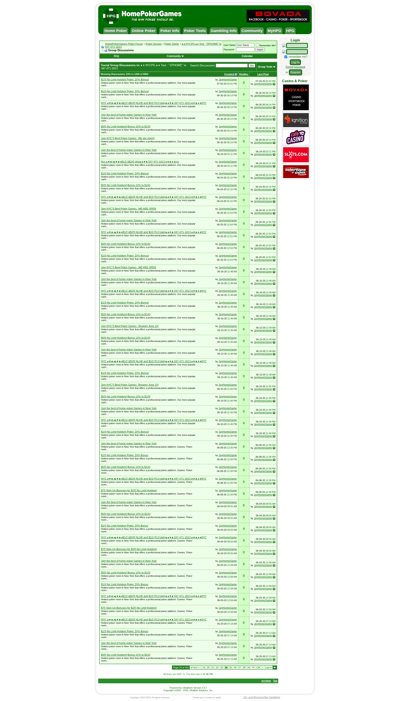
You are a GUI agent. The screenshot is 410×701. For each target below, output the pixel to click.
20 (208, 667)
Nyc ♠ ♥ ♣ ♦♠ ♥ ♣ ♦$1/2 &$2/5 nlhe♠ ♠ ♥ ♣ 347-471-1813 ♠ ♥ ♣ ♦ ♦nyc (140, 161)
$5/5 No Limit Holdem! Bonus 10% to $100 (125, 126)
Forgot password (295, 67)
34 (248, 667)
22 (217, 667)
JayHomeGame (228, 79)
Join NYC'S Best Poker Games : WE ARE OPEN (128, 208)
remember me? (297, 56)
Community (174, 56)
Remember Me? (267, 45)
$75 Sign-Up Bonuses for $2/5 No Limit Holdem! (129, 490)
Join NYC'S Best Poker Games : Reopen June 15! (129, 326)
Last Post (263, 74)
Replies (243, 74)
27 (239, 667)
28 (244, 667)
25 (230, 667)
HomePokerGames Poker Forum (124, 43)
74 (253, 667)
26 (235, 667)
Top (275, 680)
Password (229, 49)
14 (203, 667)
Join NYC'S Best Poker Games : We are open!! (128, 138)
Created (229, 74)
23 (221, 667)
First (194, 667)
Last (268, 667)
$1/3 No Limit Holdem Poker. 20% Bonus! (125, 79)
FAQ (116, 56)
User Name (230, 45)
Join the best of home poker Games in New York (129, 114)
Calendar (247, 56)
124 (258, 667)
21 (212, 667)
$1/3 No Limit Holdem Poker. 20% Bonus (124, 455)
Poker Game (171, 43)
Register (295, 72)
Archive (266, 680)
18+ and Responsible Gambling (261, 697)
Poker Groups (154, 43)
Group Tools (265, 66)
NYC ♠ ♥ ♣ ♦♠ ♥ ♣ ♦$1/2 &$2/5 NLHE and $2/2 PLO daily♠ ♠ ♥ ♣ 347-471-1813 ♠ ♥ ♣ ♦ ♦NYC (153, 103)
